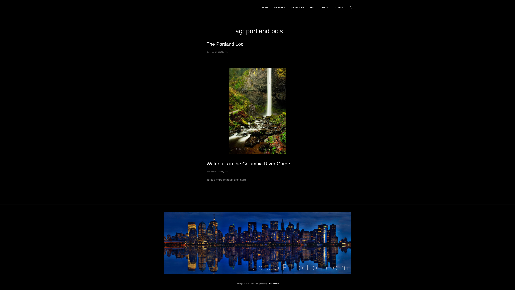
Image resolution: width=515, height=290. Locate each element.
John (226, 52)
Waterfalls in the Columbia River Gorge (248, 163)
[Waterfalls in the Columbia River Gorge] (257, 111)
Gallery (278, 7)
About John (297, 7)
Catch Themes (273, 284)
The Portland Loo (225, 44)
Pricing (325, 7)
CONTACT (340, 7)
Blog (312, 7)
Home (265, 7)
